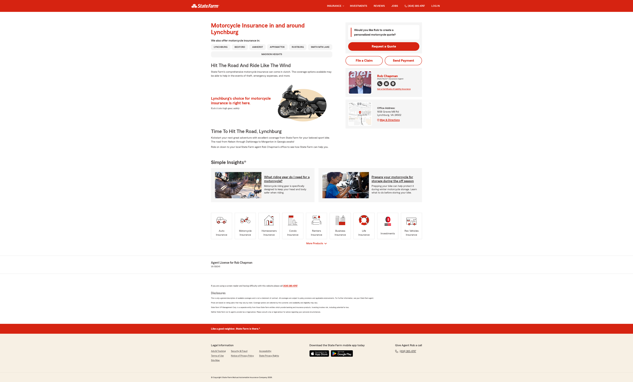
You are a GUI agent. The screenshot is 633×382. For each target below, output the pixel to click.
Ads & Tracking (218, 351)
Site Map (215, 360)
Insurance (334, 6)
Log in (435, 6)
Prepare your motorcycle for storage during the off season (393, 179)
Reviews (379, 6)
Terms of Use (217, 356)
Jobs (394, 6)
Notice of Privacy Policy (242, 356)
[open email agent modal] (386, 84)
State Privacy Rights (269, 356)
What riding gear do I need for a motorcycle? (287, 179)
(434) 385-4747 (416, 6)
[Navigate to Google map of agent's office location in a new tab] (393, 83)
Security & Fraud (239, 351)
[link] (205, 6)
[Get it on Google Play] (342, 353)
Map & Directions (390, 120)
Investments (358, 6)
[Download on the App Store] (319, 353)
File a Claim (364, 60)
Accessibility (265, 351)
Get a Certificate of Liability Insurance (394, 89)
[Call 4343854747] (379, 83)
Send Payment (403, 60)
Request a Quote (384, 46)
